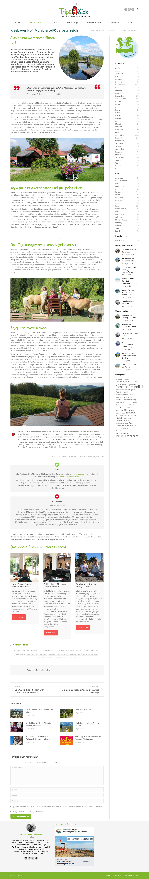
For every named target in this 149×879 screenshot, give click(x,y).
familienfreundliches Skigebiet (125, 390)
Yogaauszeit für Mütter (61, 657)
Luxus (119, 407)
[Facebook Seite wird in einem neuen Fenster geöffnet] (125, 9)
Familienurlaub (122, 394)
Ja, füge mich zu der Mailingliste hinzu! (27, 812)
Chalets (136, 382)
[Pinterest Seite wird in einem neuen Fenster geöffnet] (132, 9)
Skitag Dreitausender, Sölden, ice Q (128, 344)
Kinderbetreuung (129, 400)
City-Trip (118, 384)
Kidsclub (119, 400)
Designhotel (132, 384)
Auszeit (126, 379)
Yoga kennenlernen (74, 654)
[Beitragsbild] (16, 713)
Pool (123, 413)
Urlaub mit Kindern (122, 433)
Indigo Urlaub (42, 654)
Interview (126, 397)
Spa (130, 423)
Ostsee (118, 413)
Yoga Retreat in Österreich (45, 657)
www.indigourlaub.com (69, 476)
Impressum (110, 875)
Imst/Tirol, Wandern (83, 709)
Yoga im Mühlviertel (61, 654)
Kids (131, 397)
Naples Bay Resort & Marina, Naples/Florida (130, 269)
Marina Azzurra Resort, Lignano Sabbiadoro (128, 292)
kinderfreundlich (121, 402)
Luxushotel (127, 407)
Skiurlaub (119, 415)
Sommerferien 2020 (122, 421)
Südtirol (130, 426)
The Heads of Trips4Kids (31, 834)
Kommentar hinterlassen (91, 650)
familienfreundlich (130, 387)
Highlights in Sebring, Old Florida (129, 316)
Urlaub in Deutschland (122, 431)
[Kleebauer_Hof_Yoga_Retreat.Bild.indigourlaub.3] (81, 58)
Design (124, 384)
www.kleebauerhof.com (81, 474)
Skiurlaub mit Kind (130, 415)
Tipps (136, 426)
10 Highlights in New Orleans (130, 334)
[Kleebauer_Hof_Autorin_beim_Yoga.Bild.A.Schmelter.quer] (57, 404)
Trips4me (42, 650)
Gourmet (119, 397)
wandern (121, 436)
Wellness (132, 436)
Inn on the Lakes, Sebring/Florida (128, 259)
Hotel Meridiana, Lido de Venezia (130, 251)
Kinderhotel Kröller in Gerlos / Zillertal (87, 724)
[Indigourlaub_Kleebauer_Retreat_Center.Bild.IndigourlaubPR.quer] (57, 299)
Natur (127, 410)
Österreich (35, 650)
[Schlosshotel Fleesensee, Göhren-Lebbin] (57, 567)
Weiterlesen (18, 617)
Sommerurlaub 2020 (122, 423)
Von (56, 650)
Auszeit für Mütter (32, 654)
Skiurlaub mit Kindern (123, 418)
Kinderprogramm (121, 405)
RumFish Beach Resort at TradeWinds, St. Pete (130, 281)
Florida (131, 395)
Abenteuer (119, 379)
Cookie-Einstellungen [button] (131, 875)
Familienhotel (122, 392)
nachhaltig (119, 410)
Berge (130, 381)
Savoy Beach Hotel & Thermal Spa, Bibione (39, 710)
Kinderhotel (132, 402)
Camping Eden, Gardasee (128, 302)
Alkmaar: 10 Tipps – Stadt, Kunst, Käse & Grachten (130, 355)
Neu (132, 410)
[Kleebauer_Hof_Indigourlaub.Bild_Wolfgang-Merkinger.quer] (57, 159)
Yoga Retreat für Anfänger (89, 654)
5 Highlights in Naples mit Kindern (129, 325)
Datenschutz (119, 875)
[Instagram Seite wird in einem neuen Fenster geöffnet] (129, 9)
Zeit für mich (73, 657)
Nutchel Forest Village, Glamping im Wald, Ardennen (39, 724)
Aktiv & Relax (26, 650)
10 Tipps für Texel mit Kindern (129, 366)
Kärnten (131, 405)
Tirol (117, 428)
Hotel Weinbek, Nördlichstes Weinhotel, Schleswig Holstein (38, 737)
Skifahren (130, 413)
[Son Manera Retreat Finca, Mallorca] (89, 567)
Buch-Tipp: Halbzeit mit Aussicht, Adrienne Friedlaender (88, 737)
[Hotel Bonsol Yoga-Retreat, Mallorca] (24, 567)
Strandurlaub (121, 426)
